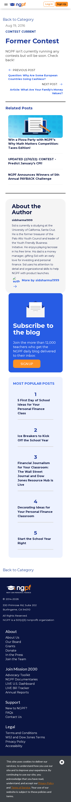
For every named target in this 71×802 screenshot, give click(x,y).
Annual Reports (17, 692)
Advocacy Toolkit (17, 675)
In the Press (14, 655)
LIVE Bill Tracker (17, 688)
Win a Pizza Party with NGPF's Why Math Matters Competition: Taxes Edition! (33, 144)
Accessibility (13, 746)
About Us (12, 637)
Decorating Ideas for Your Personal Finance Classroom (35, 512)
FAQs (9, 712)
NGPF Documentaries (21, 679)
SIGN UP (27, 364)
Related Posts (19, 108)
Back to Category (18, 19)
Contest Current (20, 31)
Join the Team (15, 659)
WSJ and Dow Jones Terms (25, 737)
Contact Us (13, 717)
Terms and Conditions (21, 733)
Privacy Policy (15, 741)
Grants (10, 646)
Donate (10, 650)
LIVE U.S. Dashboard (20, 683)
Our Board (13, 642)
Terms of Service (20, 787)
